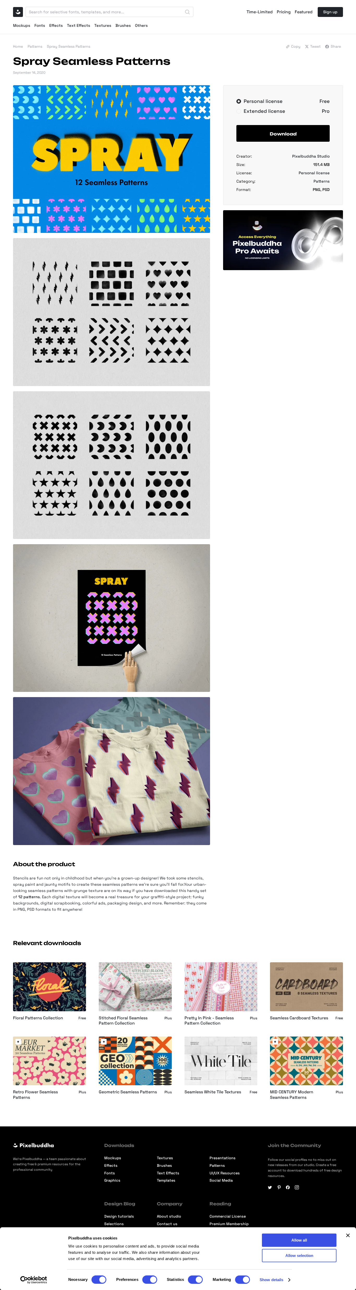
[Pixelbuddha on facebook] (288, 1187)
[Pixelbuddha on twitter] (270, 1187)
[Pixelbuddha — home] (18, 12)
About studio (169, 1216)
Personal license (314, 172)
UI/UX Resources (225, 1173)
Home (18, 46)
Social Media (221, 1180)
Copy (295, 46)
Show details (271, 1279)
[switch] (149, 1279)
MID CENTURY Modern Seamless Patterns (291, 1094)
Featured (303, 12)
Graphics (112, 1180)
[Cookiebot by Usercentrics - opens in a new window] (34, 1280)
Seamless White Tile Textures (213, 1092)
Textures (102, 25)
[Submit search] (187, 12)
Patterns (35, 46)
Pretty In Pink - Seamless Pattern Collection (209, 1020)
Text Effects (78, 25)
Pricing (284, 12)
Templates (166, 1180)
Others (141, 25)
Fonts (39, 25)
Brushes (123, 25)
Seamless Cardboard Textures (299, 1018)
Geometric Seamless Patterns (128, 1092)
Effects (56, 25)
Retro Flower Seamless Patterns (35, 1094)
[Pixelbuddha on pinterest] (279, 1187)
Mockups (21, 25)
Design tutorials (119, 1216)
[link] (18, 1042)
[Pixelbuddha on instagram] (297, 1187)
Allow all (299, 1240)
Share (336, 46)
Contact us (167, 1224)
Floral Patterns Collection (38, 1018)
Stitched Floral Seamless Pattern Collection (123, 1020)
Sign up (330, 11)
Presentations (223, 1158)
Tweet (315, 46)
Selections (114, 1224)
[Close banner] (348, 1235)
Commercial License (228, 1216)
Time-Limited (260, 12)
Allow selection (299, 1255)
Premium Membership (229, 1224)
